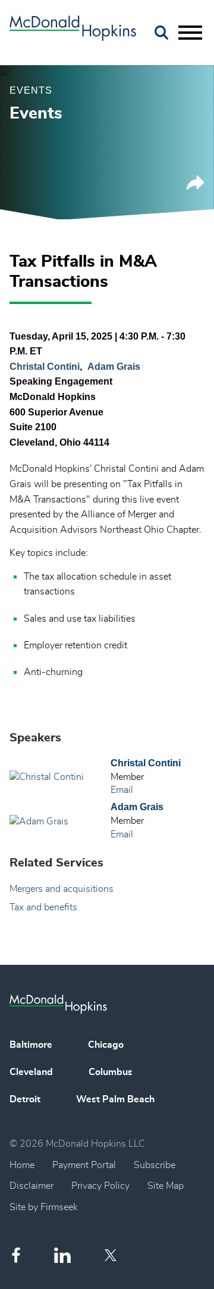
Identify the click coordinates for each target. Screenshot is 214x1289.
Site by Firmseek (44, 1207)
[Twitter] (112, 1255)
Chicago (106, 1045)
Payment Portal (84, 1165)
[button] (195, 187)
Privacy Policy (100, 1186)
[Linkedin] (62, 1255)
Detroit (25, 1099)
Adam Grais (113, 367)
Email (122, 790)
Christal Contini (45, 367)
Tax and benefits (43, 907)
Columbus (111, 1072)
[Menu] (190, 33)
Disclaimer (32, 1186)
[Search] (162, 32)
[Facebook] (16, 1255)
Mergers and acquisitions (62, 889)
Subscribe (154, 1165)
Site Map (165, 1186)
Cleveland (31, 1072)
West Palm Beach (115, 1099)
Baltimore (31, 1045)
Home (22, 1165)
